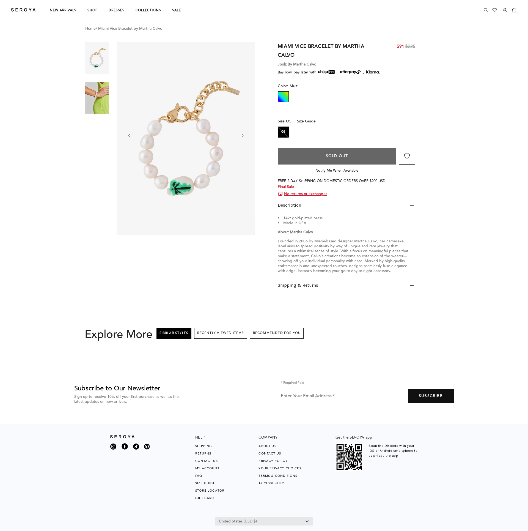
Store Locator (209, 490)
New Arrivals (63, 10)
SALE (176, 10)
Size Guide (306, 121)
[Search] (485, 10)
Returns (203, 453)
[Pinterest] (147, 450)
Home (90, 29)
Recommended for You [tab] (277, 333)
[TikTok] (136, 448)
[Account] (504, 9)
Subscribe (431, 396)
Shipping (203, 446)
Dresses (117, 10)
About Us (267, 446)
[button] (97, 58)
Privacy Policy (272, 461)
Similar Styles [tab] (174, 333)
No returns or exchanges (305, 193)
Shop (92, 10)
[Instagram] (113, 448)
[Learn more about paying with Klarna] (373, 72)
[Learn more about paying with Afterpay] (350, 72)
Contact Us (206, 461)
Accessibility (271, 483)
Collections (148, 10)
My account (207, 468)
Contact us (269, 453)
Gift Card (204, 498)
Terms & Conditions (277, 475)
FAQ (198, 475)
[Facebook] (125, 450)
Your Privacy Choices (279, 468)
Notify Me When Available (336, 170)
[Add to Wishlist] (407, 156)
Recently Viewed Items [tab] (220, 333)
